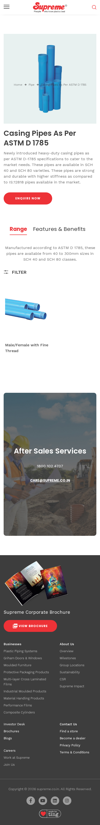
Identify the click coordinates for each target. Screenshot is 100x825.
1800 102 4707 (50, 466)
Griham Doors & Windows (23, 658)
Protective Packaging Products (26, 672)
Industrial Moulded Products (25, 691)
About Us (67, 644)
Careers (10, 750)
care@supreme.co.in (50, 480)
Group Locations (72, 665)
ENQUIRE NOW (28, 198)
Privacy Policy (70, 745)
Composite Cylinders (19, 712)
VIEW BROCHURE (33, 626)
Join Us (9, 764)
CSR (63, 679)
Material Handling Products (24, 698)
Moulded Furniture (17, 665)
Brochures (11, 731)
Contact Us (68, 724)
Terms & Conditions (74, 752)
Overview (67, 651)
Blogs (8, 738)
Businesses (12, 644)
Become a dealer (72, 738)
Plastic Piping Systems (20, 651)
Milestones (68, 658)
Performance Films (18, 705)
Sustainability (70, 672)
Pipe (31, 84)
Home (18, 84)
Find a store (69, 731)
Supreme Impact (72, 686)
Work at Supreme (17, 757)
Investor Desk (14, 724)
